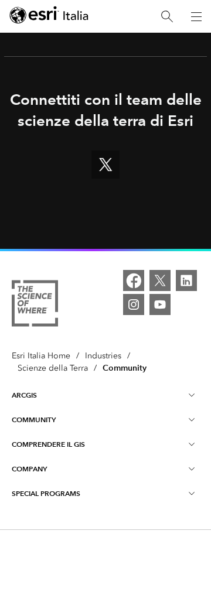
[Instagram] (133, 304)
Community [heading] (34, 419)
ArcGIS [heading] (24, 395)
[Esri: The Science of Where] (35, 305)
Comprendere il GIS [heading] (48, 444)
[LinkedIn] (186, 280)
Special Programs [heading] (46, 493)
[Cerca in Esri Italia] (167, 17)
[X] (160, 280)
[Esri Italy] (49, 17)
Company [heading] (29, 468)
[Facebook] (133, 280)
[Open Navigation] (196, 16)
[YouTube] (160, 304)
